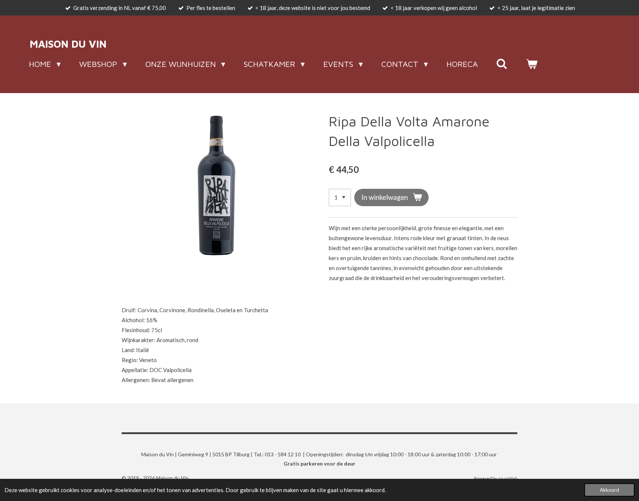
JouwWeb (507, 478)
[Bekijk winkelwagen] (532, 63)
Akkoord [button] (609, 490)
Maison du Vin (68, 44)
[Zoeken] (502, 63)
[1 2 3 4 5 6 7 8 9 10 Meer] (340, 197)
